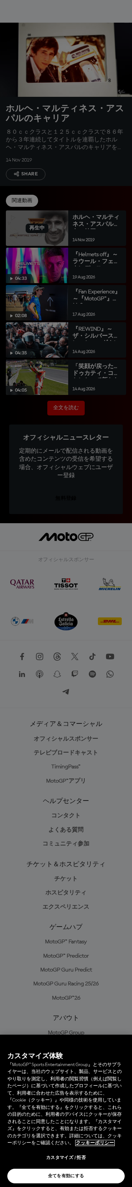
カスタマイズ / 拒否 (66, 1158)
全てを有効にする (66, 1176)
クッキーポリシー (95, 1143)
